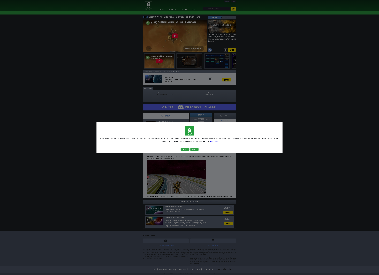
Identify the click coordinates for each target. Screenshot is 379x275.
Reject (194, 149)
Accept (184, 149)
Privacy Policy (214, 141)
